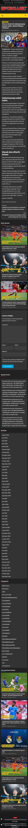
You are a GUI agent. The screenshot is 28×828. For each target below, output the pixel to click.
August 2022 (5, 544)
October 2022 (5, 539)
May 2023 (4, 518)
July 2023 (4, 513)
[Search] (25, 15)
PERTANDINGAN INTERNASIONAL (11, 648)
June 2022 (4, 550)
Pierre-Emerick (12, 201)
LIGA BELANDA (6, 606)
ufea (3, 663)
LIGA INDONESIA (6, 621)
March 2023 (5, 524)
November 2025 (6, 458)
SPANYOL (4, 657)
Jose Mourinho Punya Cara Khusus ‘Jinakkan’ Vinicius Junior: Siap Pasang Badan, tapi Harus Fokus (13, 723)
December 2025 (6, 455)
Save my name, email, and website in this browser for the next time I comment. (13, 360)
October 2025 (5, 461)
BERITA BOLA (6, 0)
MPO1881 (4, 636)
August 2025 (5, 466)
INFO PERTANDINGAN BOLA (18, 0)
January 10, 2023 (13, 30)
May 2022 (4, 553)
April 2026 (5, 443)
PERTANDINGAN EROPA (8, 645)
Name (4, 345)
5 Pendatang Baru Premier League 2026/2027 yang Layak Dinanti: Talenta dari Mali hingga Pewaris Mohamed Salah (14, 303)
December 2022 (6, 533)
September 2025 (6, 464)
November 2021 (6, 570)
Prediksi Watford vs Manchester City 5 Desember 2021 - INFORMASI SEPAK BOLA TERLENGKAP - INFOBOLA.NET (13, 401)
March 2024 (5, 504)
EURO (3, 591)
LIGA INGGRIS (5, 21)
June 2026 (4, 438)
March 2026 (5, 446)
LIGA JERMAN (5, 630)
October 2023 (5, 510)
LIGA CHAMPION (6, 612)
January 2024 (5, 507)
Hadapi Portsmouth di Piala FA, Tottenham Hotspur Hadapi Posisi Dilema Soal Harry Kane (13, 208)
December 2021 (6, 568)
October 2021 (5, 573)
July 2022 (4, 547)
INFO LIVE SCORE (9, 2)
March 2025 (5, 481)
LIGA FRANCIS (6, 618)
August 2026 (5, 435)
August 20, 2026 (11, 250)
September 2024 (6, 495)
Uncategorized (6, 665)
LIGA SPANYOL (6, 633)
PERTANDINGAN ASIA (8, 642)
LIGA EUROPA (5, 615)
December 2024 (6, 490)
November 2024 (6, 492)
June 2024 (4, 501)
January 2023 (5, 530)
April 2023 (5, 521)
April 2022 (5, 556)
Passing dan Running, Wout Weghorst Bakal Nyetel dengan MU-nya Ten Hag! (14, 215)
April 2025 (5, 478)
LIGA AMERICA (6, 600)
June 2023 (4, 516)
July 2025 (4, 469)
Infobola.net (6, 49)
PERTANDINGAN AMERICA (9, 639)
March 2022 (5, 559)
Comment (5, 324)
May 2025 (4, 475)
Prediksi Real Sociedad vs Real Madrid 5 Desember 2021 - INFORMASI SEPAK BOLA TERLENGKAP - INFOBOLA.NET (13, 410)
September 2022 (6, 542)
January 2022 (5, 565)
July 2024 (4, 498)
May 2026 (4, 440)
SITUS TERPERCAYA (19, 2)
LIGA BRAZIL (5, 609)
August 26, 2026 (11, 697)
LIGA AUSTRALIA (6, 603)
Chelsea (7, 201)
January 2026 (5, 452)
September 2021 (6, 576)
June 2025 (4, 472)
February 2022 (6, 562)
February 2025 (6, 484)
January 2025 (5, 487)
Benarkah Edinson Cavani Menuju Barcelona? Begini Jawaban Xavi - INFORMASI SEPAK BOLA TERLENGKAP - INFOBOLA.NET (14, 383)
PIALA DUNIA (5, 651)
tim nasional (5, 660)
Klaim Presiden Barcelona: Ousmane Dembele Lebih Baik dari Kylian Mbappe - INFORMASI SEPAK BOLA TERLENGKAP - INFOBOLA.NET (14, 392)
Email (17, 345)
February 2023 (6, 527)
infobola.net (5, 30)
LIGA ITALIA (5, 627)
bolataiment (5, 588)
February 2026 (6, 449)
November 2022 (6, 536)
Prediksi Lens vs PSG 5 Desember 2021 (12, 387)
